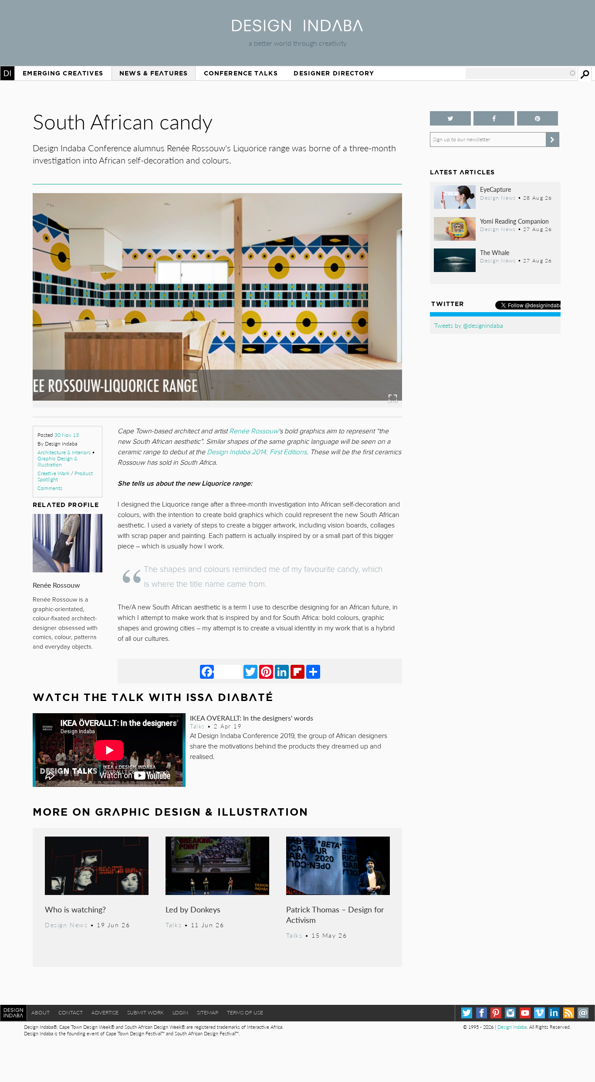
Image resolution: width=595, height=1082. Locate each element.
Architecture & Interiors (64, 452)
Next (346, 340)
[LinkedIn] (282, 671)
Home (7, 73)
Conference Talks (241, 73)
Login (180, 1012)
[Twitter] (250, 671)
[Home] (297, 29)
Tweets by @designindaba (468, 325)
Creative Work (53, 473)
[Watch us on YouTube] (525, 1012)
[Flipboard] (297, 671)
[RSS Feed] (568, 1012)
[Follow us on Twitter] (450, 118)
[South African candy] (260, 405)
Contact (70, 1012)
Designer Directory (334, 73)
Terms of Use (245, 1012)
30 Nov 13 (66, 435)
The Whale (494, 252)
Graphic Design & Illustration (57, 461)
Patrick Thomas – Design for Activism (335, 914)
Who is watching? (75, 909)
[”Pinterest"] (537, 118)
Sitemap (207, 1012)
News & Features (153, 73)
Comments (49, 488)
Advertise (104, 1012)
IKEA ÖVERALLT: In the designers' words (251, 718)
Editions (295, 452)
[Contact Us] (583, 1012)
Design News (66, 924)
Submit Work (145, 1012)
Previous (88, 340)
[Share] (313, 671)
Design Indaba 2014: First (245, 452)
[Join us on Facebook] (493, 118)
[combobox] (521, 73)
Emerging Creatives (63, 73)
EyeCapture (495, 189)
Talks (197, 726)
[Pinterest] (266, 671)
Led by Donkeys (193, 909)
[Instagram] (510, 1012)
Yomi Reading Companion (514, 221)
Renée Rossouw (56, 585)
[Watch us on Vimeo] (539, 1012)
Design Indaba (512, 1027)
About (40, 1012)
